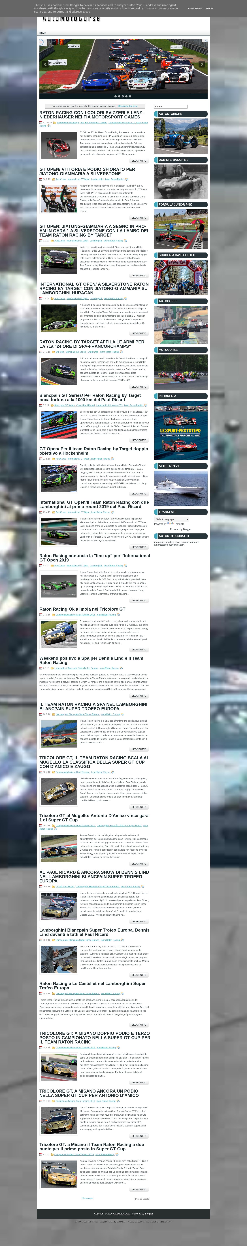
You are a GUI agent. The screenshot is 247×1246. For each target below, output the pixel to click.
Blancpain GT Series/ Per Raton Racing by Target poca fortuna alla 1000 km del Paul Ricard (90, 397)
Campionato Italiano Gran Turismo (73, 772)
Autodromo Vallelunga (68, 122)
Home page (87, 1198)
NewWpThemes (91, 1221)
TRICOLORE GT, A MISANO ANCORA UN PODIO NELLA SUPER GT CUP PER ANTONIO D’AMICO (89, 1093)
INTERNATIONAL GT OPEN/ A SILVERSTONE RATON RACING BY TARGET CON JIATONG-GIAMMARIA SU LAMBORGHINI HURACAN (94, 288)
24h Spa (60, 352)
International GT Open (79, 179)
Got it (209, 8)
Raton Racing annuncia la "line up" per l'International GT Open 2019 (94, 558)
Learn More (194, 8)
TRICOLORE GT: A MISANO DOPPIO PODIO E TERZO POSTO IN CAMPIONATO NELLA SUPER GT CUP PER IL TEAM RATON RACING (94, 1037)
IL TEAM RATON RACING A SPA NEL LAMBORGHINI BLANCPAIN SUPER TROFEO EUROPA (93, 706)
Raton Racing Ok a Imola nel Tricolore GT (82, 609)
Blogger (187, 529)
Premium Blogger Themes (138, 1221)
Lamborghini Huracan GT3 (121, 122)
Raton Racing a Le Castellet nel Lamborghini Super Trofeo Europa (92, 985)
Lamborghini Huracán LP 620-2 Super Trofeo (119, 825)
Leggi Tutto (139, 161)
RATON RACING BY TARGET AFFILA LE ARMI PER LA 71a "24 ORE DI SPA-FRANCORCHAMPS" (91, 344)
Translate (179, 524)
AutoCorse (61, 179)
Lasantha (121, 1221)
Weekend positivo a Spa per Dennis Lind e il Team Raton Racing (91, 660)
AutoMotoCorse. (122, 1213)
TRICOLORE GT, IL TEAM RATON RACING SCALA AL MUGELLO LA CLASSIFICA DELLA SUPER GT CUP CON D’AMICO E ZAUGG (94, 762)
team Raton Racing (115, 179)
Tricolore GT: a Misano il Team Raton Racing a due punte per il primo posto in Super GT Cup (91, 1146)
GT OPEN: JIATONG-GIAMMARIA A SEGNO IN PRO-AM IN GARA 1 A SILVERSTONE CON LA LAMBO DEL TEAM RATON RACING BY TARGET (94, 230)
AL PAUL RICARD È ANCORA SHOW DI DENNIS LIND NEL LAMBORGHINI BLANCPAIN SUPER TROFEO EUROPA (94, 876)
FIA (82, 122)
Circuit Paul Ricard (85, 405)
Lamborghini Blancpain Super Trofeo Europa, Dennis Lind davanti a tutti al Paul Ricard (94, 932)
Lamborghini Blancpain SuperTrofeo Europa (76, 668)
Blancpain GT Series (76, 352)
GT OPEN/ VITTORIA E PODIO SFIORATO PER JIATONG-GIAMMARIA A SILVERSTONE (87, 171)
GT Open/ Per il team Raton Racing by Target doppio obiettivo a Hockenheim (93, 451)
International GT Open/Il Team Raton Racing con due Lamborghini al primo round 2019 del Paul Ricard (94, 504)
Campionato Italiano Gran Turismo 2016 (76, 614)
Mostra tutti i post (127, 106)
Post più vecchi (142, 1199)
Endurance (93, 352)
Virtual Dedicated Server (161, 1221)
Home (42, 33)
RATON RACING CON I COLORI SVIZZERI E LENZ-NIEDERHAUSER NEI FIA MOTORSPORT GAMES (91, 114)
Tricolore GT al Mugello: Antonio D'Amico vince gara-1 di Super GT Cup (94, 817)
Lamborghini (97, 179)
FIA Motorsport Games (96, 122)
